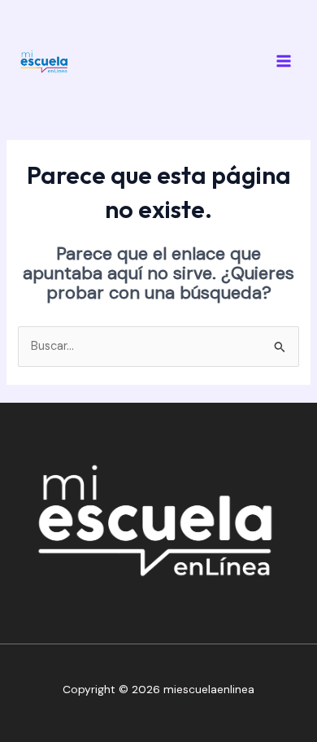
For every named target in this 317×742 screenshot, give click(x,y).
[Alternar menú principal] (284, 61)
